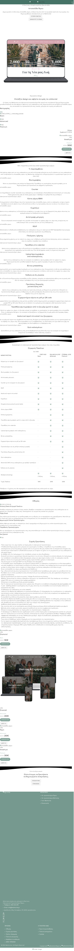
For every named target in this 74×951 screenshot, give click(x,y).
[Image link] (3, 915)
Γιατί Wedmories (46, 800)
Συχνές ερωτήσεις (11, 931)
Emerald (3, 710)
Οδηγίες (8, 929)
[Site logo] (33, 2)
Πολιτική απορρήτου (45, 931)
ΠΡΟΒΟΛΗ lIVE (66, 149)
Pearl (2, 730)
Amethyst (68, 139)
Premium (69, 143)
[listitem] (19, 902)
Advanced (3, 713)
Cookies (41, 934)
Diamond (3, 634)
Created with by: (51, 946)
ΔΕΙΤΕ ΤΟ (68, 152)
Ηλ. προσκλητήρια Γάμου (49, 795)
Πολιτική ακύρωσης (12, 936)
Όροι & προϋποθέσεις (46, 929)
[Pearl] (6, 726)
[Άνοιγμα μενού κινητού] (1, 2)
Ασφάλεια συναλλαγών (13, 939)
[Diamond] (6, 630)
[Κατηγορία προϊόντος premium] (36, 120)
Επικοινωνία (45, 803)
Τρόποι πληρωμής (11, 934)
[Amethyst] (66, 135)
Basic (1, 637)
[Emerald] (29, 678)
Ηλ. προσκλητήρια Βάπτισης (50, 798)
